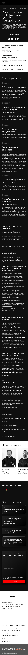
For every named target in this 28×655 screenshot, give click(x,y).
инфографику (20, 303)
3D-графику (11, 303)
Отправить (14, 581)
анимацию (14, 301)
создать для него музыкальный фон (12, 305)
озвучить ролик (6, 304)
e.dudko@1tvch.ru (7, 602)
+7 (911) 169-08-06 (7, 600)
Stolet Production (7, 290)
